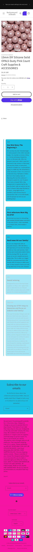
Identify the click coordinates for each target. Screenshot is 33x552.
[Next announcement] (30, 5)
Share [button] (5, 118)
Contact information (22, 548)
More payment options (16, 104)
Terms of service (27, 545)
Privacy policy (18, 545)
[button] (4, 13)
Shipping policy (11, 548)
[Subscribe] (27, 408)
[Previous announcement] (3, 5)
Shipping (3, 75)
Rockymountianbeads (15, 543)
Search (6, 476)
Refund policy (10, 545)
